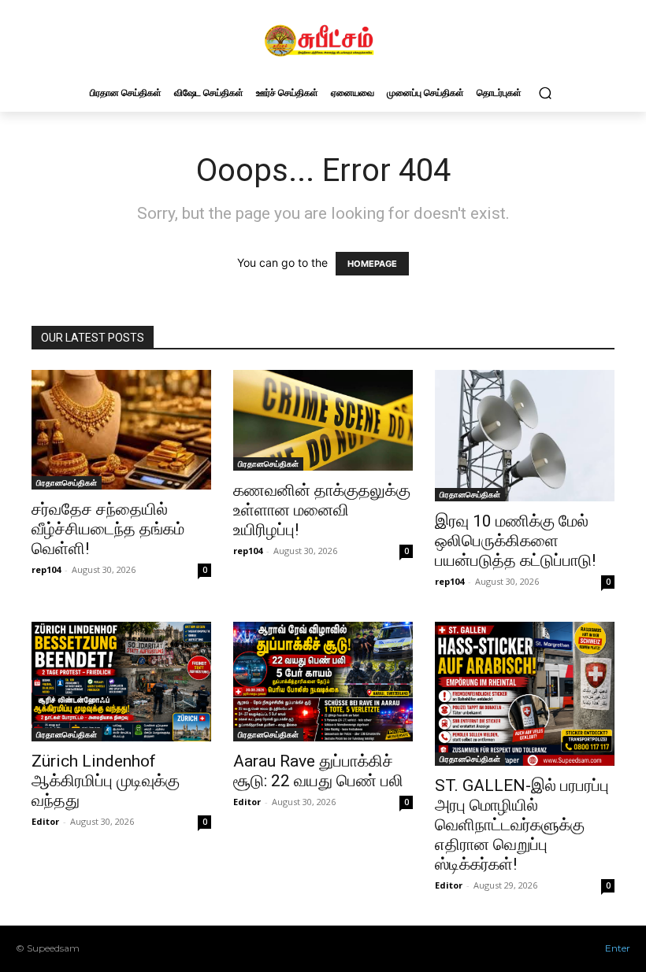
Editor (45, 821)
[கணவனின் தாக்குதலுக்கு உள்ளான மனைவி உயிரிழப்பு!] (323, 420)
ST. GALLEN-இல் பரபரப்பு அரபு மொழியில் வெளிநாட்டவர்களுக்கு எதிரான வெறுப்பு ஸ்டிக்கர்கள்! (522, 825)
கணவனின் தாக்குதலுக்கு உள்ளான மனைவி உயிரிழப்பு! (321, 510)
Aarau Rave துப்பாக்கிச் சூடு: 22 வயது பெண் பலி (318, 771)
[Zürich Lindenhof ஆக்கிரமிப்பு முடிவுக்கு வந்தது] (121, 681)
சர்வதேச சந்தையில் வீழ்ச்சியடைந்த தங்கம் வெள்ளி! (108, 529)
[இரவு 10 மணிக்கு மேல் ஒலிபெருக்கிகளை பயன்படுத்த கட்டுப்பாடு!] (524, 436)
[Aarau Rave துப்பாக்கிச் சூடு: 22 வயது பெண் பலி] (323, 681)
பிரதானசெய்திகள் (66, 482)
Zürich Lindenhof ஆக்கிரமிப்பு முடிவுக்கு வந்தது (106, 781)
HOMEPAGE (372, 263)
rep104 (46, 569)
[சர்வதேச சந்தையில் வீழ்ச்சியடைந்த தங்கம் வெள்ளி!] (121, 430)
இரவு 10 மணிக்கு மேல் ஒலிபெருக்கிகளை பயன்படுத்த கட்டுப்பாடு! (515, 541)
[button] (545, 92)
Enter (617, 948)
